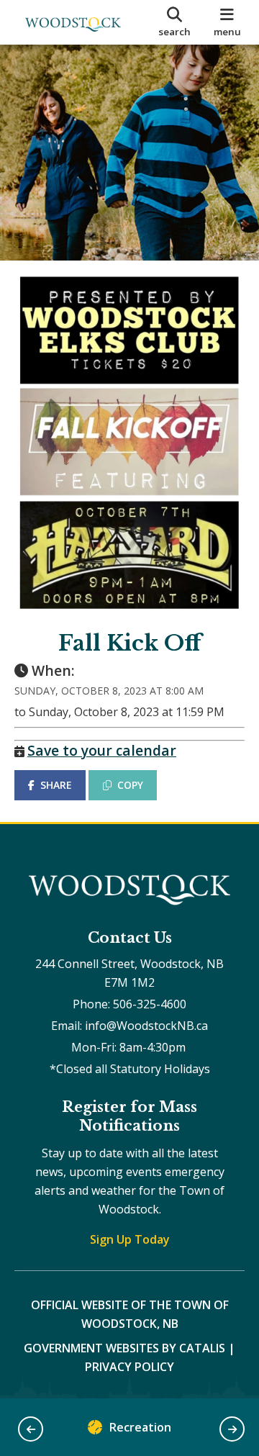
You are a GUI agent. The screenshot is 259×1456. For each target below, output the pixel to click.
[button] (30, 1429)
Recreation (140, 1427)
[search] (174, 22)
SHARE (56, 785)
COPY (130, 785)
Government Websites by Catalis (124, 1348)
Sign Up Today (130, 1239)
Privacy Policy (129, 1367)
